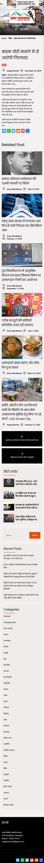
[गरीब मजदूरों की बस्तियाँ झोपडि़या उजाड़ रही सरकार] (22, 305)
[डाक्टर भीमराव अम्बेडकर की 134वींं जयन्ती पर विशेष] (22, 163)
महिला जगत (7, 738)
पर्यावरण (6, 707)
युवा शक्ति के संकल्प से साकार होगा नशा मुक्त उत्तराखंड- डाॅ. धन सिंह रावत (19, 557)
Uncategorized (10, 622)
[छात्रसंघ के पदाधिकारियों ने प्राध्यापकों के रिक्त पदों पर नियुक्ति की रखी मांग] (9, 506)
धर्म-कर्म (6, 671)
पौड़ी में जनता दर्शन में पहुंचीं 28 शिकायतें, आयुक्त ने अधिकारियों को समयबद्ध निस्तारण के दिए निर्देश (27, 3)
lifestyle (7, 616)
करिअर (6, 647)
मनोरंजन (6, 726)
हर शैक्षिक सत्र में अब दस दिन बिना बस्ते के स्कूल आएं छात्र (25, 495)
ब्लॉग (5, 720)
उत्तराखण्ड (7, 640)
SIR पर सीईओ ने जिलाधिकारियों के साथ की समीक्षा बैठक (21, 566)
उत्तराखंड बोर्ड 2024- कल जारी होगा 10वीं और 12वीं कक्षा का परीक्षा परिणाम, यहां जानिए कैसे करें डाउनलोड (26, 483)
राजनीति (6, 744)
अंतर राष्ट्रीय (8, 628)
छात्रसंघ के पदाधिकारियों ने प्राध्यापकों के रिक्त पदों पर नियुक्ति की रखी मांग (27, 506)
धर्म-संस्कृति (7, 677)
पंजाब (5, 695)
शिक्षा (5, 768)
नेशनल (6, 689)
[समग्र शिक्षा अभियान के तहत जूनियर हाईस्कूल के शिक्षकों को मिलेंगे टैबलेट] (9, 518)
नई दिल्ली (7, 683)
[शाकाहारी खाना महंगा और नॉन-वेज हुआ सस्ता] (22, 347)
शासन (6, 762)
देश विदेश (7, 665)
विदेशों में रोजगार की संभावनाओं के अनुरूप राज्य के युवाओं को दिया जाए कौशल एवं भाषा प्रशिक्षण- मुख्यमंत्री (20, 586)
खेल (5, 659)
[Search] (16, 29)
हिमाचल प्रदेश (8, 805)
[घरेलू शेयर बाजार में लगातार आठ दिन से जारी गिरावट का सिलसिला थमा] (22, 205)
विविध (4, 65)
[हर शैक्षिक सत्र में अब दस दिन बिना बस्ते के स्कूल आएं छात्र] (9, 494)
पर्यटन (6, 701)
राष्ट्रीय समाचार (9, 750)
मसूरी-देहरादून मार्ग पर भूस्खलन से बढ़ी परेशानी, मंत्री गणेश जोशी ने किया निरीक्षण (21, 596)
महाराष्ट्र (7, 732)
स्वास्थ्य (6, 793)
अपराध (6, 634)
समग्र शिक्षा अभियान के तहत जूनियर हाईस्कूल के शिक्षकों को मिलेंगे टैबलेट (26, 518)
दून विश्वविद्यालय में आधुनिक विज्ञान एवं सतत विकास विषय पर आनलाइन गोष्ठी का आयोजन (21, 275)
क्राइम (6, 653)
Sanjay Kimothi (13, 71)
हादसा (6, 799)
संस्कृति (6, 774)
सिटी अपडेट (8, 786)
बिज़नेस (6, 713)
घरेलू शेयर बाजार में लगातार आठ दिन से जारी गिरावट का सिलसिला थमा (22, 225)
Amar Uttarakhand (14, 189)
